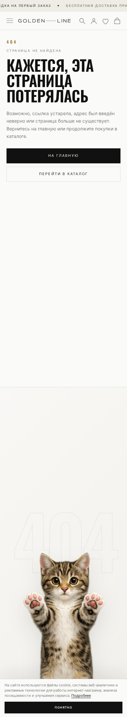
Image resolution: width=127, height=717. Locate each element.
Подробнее (81, 695)
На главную (63, 155)
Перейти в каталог (63, 174)
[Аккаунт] (93, 20)
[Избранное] (105, 20)
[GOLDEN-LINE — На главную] (44, 19)
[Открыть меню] (9, 20)
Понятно (63, 707)
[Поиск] (82, 20)
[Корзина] (117, 20)
